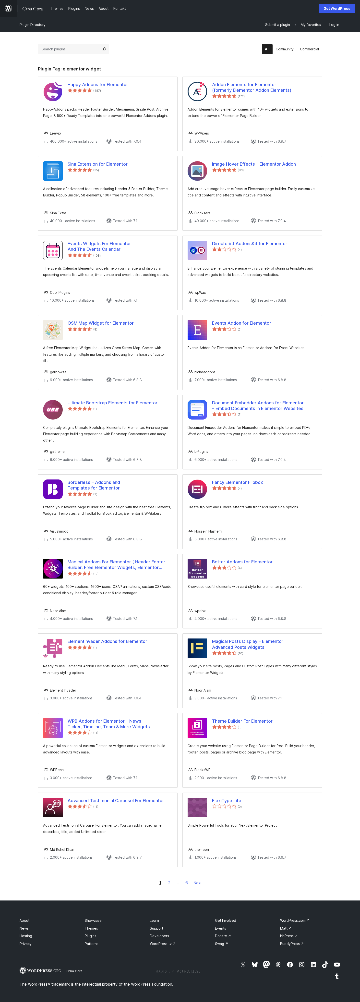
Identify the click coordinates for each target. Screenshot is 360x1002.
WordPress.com (295, 920)
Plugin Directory (33, 25)
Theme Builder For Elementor (242, 721)
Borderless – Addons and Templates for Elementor (94, 485)
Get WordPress (337, 8)
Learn (154, 920)
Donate (223, 936)
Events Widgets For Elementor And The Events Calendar (99, 246)
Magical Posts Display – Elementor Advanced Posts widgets (247, 644)
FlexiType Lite (226, 800)
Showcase (93, 920)
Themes (91, 928)
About (24, 920)
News (24, 928)
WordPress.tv (163, 944)
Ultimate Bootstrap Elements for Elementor (112, 402)
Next (198, 883)
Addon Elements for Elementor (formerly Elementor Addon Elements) (251, 87)
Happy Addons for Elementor (98, 84)
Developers (159, 936)
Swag (221, 944)
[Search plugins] (104, 49)
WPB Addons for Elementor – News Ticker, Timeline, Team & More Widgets (109, 723)
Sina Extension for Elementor (98, 164)
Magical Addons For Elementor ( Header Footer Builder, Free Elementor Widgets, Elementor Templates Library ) (116, 564)
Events (220, 928)
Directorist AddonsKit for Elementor (249, 243)
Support (156, 928)
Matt (286, 928)
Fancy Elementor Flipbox (237, 482)
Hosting (26, 936)
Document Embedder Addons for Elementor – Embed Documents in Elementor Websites (258, 405)
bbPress (289, 936)
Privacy (26, 944)
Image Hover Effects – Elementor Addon (254, 164)
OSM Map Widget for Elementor (101, 323)
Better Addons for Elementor (242, 561)
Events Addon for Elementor (241, 323)
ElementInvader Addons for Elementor (107, 641)
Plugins (90, 936)
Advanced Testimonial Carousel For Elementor (116, 800)
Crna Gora (74, 971)
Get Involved (225, 920)
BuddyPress (292, 944)
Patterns (91, 944)
